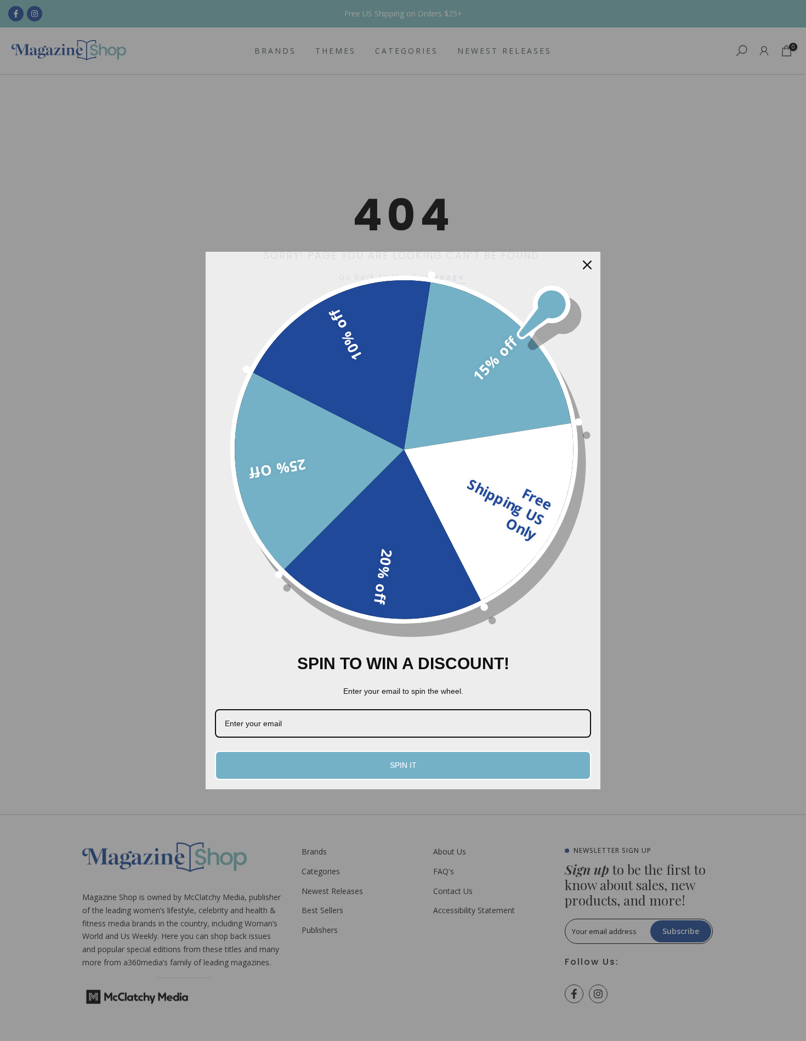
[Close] (587, 265)
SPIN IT (403, 765)
